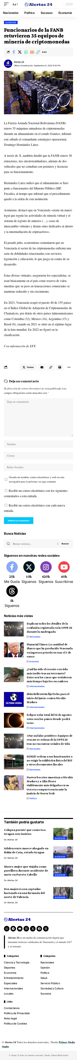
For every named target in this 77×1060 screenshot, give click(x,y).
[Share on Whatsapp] (26, 52)
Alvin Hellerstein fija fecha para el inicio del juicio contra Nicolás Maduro (48, 698)
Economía (34, 661)
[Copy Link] (38, 52)
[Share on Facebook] (13, 52)
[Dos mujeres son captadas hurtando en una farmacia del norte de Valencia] (63, 893)
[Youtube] (64, 572)
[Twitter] (29, 572)
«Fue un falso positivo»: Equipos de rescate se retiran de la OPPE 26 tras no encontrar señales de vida (49, 739)
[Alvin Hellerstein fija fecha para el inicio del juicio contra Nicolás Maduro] (14, 699)
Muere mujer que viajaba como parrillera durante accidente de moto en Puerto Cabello (26, 870)
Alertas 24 (19, 62)
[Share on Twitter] (20, 52)
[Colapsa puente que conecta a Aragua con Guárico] (63, 834)
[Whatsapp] (6, 928)
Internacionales (37, 686)
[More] (44, 52)
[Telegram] (13, 928)
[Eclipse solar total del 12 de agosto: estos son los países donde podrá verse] (14, 720)
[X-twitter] (33, 928)
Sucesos (10, 22)
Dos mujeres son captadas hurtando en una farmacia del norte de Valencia (24, 893)
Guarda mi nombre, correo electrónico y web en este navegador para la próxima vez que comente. (36, 479)
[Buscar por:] (34, 543)
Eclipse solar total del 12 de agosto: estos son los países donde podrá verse (49, 719)
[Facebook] (12, 572)
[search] (59, 4)
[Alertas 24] (38, 4)
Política (33, 798)
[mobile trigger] (7, 4)
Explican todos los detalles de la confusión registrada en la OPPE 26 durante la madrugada (49, 627)
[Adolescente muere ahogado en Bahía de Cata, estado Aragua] (63, 852)
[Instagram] (46, 572)
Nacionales (34, 636)
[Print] (59, 367)
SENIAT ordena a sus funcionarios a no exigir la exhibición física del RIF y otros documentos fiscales (49, 760)
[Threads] (12, 596)
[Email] (32, 52)
